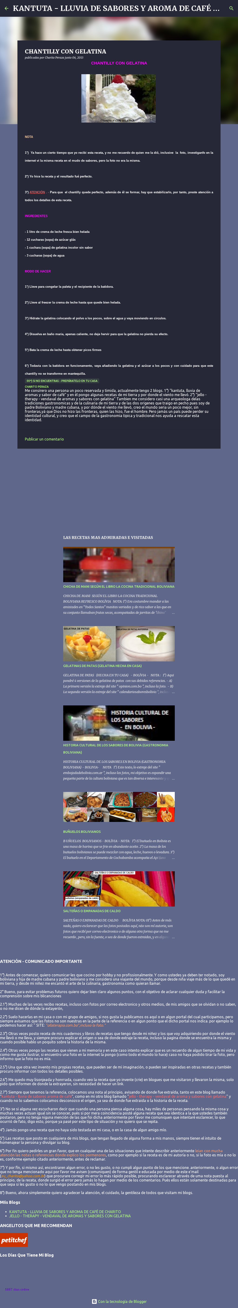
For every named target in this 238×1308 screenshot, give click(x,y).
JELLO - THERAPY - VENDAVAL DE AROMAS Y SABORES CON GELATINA (70, 1216)
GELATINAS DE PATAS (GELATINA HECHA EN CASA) (102, 666)
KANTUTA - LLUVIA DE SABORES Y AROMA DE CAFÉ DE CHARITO (65, 1212)
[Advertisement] (119, 488)
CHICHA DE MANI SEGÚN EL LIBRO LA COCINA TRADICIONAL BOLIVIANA (119, 586)
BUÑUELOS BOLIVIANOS (82, 832)
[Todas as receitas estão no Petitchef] (14, 1245)
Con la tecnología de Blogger (122, 1301)
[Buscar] (231, 8)
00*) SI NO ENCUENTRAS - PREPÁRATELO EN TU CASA (62, 380)
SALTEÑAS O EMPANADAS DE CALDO (92, 911)
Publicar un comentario (44, 439)
